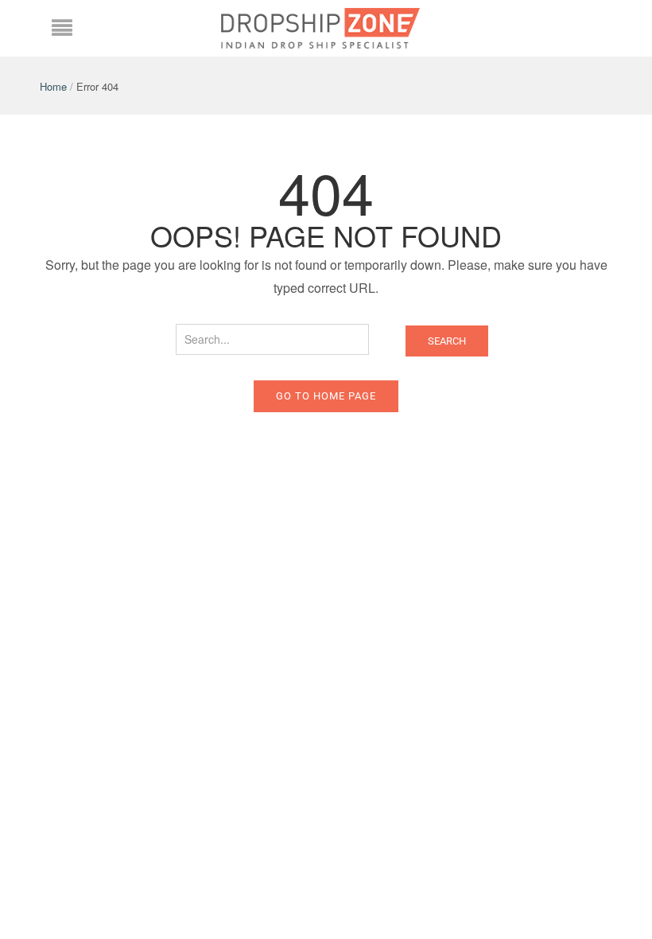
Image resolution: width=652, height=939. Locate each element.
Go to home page (326, 396)
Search (447, 341)
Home (53, 86)
